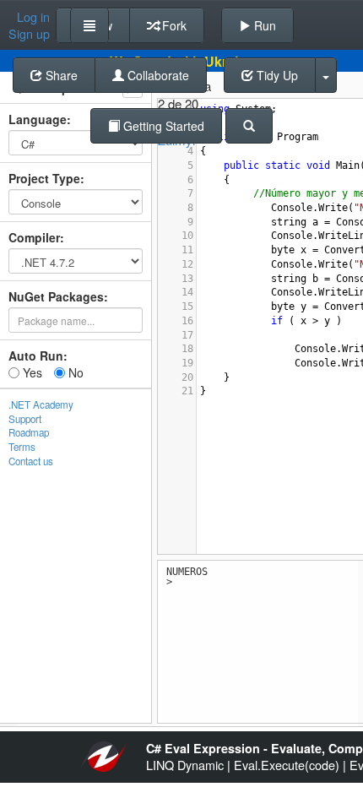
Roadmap (28, 432)
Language (37, 119)
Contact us (30, 461)
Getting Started (162, 125)
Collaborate (156, 75)
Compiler (34, 237)
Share (60, 75)
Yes (30, 372)
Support (24, 419)
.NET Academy (40, 404)
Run (263, 25)
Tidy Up (275, 75)
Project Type (44, 178)
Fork (173, 25)
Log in (33, 16)
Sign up (29, 33)
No (74, 372)
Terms (21, 446)
